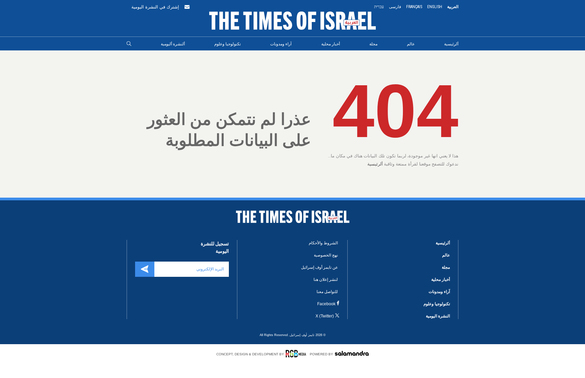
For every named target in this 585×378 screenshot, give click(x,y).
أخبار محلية (330, 44)
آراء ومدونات (280, 44)
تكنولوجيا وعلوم (227, 44)
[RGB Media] (297, 353)
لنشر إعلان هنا (325, 279)
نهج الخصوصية (326, 255)
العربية (452, 6)
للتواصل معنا (327, 291)
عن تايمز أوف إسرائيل (319, 267)
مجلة (373, 44)
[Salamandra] (352, 353)
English (434, 6)
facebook (326, 304)
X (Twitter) (325, 316)
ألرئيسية (451, 44)
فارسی (395, 6)
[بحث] (129, 44)
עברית (379, 6)
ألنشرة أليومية (173, 44)
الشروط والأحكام (323, 243)
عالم (411, 44)
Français (414, 6)
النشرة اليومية (438, 316)
